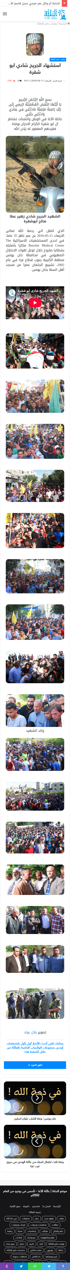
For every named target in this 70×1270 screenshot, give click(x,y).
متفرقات (26, 1214)
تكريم (31, 1240)
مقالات (55, 1221)
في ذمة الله (11, 1214)
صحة (20, 1227)
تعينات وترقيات (18, 1221)
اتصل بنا (47, 1202)
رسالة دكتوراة (40, 1259)
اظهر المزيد (36, 1065)
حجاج (22, 1240)
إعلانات (18, 1233)
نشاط (60, 1246)
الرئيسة (63, 23)
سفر (37, 1214)
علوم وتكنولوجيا (48, 1233)
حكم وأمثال (58, 1227)
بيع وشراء (31, 1233)
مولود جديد (49, 1214)
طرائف (45, 1227)
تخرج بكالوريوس (23, 1259)
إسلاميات (32, 1227)
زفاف (61, 1214)
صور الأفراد (15, 1202)
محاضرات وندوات (38, 1221)
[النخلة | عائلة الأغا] (55, 14)
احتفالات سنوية (20, 1252)
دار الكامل (36, 1252)
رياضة (10, 1227)
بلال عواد (31, 1032)
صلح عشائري (35, 1246)
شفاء (8, 1259)
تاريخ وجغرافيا (51, 1252)
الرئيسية (57, 1202)
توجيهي (50, 1246)
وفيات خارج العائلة (47, 23)
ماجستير (36, 1202)
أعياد (41, 1240)
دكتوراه (26, 1202)
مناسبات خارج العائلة (16, 1246)
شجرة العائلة (35, 1208)
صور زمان (10, 1240)
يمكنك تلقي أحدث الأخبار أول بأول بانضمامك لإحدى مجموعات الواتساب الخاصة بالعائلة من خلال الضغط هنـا (35, 1048)
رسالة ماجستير (58, 1259)
